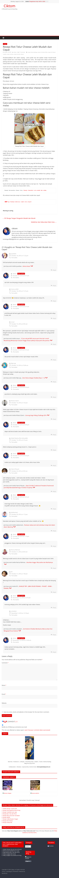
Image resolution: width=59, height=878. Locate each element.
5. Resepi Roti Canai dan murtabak (11, 815)
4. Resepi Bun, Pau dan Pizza (9, 814)
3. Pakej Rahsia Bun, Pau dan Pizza (11, 852)
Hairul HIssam (15, 469)
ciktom (15, 52)
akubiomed (14, 512)
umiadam (14, 611)
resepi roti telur (10, 54)
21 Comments (22, 52)
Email (4, 694)
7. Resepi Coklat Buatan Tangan (10, 819)
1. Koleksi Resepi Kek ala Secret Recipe (12, 849)
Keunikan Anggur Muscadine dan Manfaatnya (40, 562)
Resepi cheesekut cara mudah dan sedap (35, 190)
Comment (5, 663)
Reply (54, 270)
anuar (13, 322)
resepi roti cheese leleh (42, 52)
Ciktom (9, 5)
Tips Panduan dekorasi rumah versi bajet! (19, 201)
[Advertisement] (29, 24)
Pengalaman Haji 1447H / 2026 (37, 1)
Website (4, 703)
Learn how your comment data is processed (37, 730)
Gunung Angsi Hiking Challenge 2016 (36, 415)
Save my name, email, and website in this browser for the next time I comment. (26, 712)
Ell (11, 572)
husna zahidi (14, 289)
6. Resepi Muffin (6, 817)
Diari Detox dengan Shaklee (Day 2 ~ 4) (33, 378)
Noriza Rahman (15, 550)
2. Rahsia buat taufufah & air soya (10, 851)
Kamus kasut (26, 266)
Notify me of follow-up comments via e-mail (14, 727)
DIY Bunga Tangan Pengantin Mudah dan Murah (19, 218)
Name (4, 685)
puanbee (13, 254)
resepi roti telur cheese (19, 54)
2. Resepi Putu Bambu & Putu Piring (11, 810)
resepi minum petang (32, 52)
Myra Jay (13, 363)
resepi (5, 44)
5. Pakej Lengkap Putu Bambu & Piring (11, 855)
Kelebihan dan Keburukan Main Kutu (43, 222)
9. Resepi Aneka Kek (7, 822)
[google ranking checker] (30, 857)
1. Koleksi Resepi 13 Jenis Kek (9, 808)
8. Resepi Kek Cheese (7, 821)
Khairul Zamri (15, 401)
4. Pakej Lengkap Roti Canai (9, 854)
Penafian (51, 846)
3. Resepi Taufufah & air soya (9, 812)
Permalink (14, 257)
